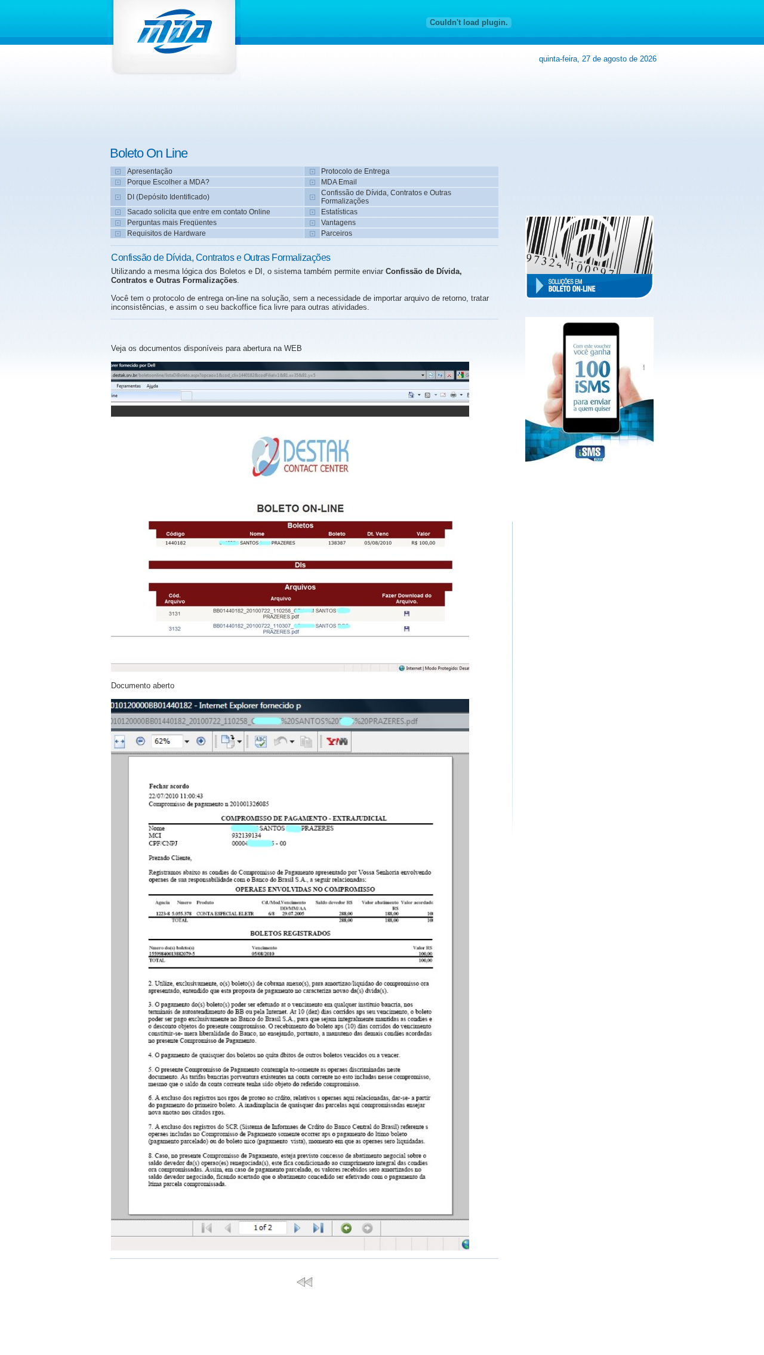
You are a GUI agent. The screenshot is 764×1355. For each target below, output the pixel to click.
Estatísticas (339, 212)
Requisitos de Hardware (166, 233)
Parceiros (336, 233)
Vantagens (338, 222)
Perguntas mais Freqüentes (172, 222)
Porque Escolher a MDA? (168, 182)
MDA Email (339, 182)
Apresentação (149, 171)
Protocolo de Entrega (355, 171)
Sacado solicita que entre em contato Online (198, 212)
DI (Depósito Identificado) (168, 197)
